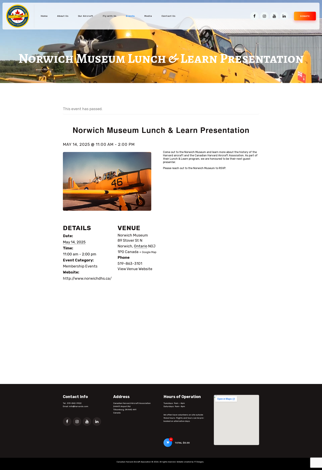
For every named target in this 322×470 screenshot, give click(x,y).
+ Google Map (147, 252)
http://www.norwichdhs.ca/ (87, 278)
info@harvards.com (78, 406)
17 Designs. (199, 462)
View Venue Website (135, 269)
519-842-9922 (74, 403)
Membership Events (80, 266)
